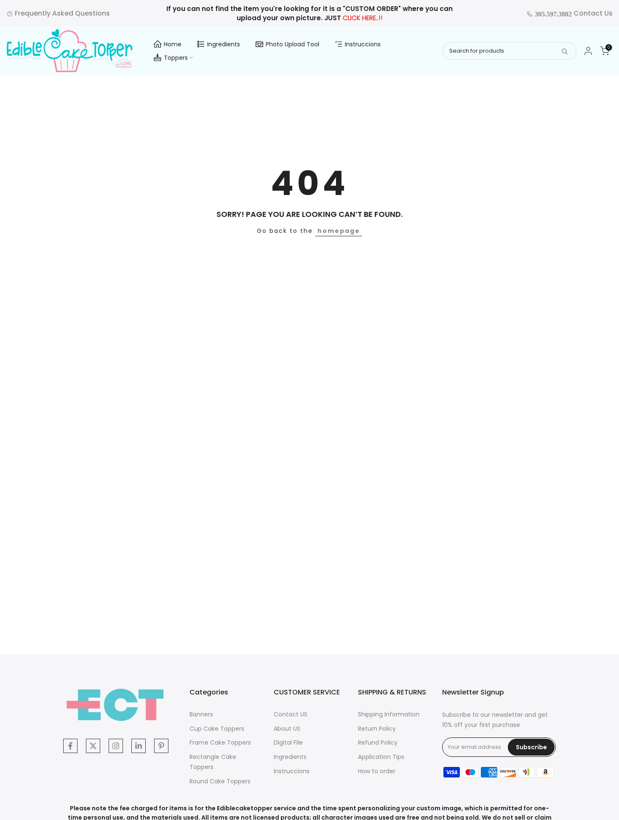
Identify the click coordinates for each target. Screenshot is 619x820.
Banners (201, 714)
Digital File (288, 742)
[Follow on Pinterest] (161, 746)
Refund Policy (378, 742)
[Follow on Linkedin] (138, 746)
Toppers (176, 57)
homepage (339, 231)
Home (172, 44)
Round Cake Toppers (220, 781)
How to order (376, 771)
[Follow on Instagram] (116, 746)
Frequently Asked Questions (61, 13)
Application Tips (381, 757)
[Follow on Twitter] (93, 746)
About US (287, 728)
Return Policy (377, 728)
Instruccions (363, 44)
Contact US (290, 714)
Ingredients (223, 44)
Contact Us (573, 13)
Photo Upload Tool (292, 44)
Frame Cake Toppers (220, 742)
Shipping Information (388, 714)
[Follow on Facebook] (70, 746)
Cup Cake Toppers (216, 728)
